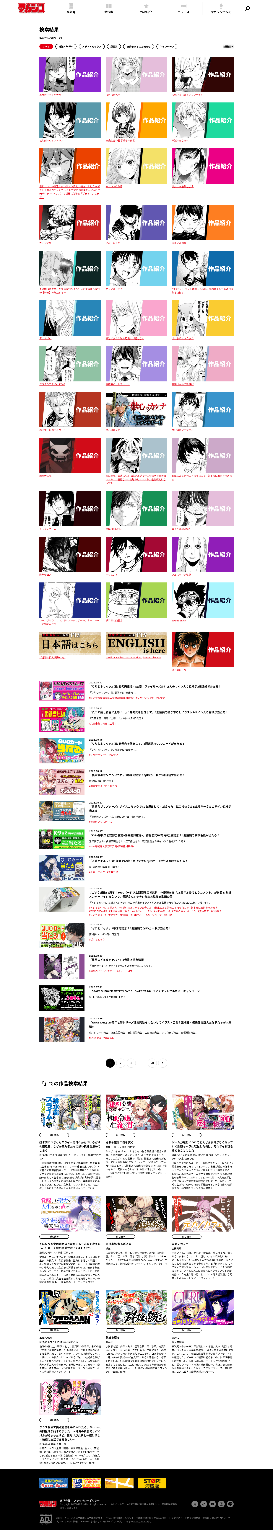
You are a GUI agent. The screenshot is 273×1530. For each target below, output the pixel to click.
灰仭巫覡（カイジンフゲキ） (187, 95)
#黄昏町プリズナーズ (100, 821)
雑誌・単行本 (66, 46)
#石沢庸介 (216, 911)
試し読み (54, 1135)
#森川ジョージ (154, 915)
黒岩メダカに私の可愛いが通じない (125, 338)
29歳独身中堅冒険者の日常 (120, 140)
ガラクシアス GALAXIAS (52, 384)
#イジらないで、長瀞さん (103, 907)
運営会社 (65, 1500)
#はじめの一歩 (162, 911)
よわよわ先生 (113, 95)
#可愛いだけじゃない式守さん (135, 907)
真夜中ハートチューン (118, 384)
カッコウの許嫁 (114, 186)
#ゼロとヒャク (97, 939)
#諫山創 (168, 915)
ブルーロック (113, 243)
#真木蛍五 (203, 911)
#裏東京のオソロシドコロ (103, 786)
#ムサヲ (160, 697)
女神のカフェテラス (183, 430)
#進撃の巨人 (178, 911)
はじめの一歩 (179, 670)
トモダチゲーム (47, 528)
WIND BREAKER (114, 528)
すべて (46, 46)
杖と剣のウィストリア (51, 140)
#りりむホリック (145, 697)
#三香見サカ (111, 915)
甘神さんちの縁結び (183, 384)
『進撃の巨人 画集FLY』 (52, 657)
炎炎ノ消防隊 (179, 243)
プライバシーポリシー (87, 1500)
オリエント (112, 574)
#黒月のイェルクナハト (102, 971)
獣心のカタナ (113, 430)
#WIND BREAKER (98, 911)
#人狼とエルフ (97, 872)
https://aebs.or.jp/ (142, 1521)
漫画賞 (114, 46)
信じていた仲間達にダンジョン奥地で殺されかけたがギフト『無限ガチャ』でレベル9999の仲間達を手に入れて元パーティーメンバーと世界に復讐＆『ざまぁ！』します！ (69, 191)
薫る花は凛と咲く (181, 528)
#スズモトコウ (124, 971)
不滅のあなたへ (180, 140)
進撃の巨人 (45, 574)
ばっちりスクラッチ (183, 338)
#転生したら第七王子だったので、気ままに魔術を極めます (185, 907)
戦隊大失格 (45, 475)
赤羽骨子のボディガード (52, 430)
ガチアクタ (45, 243)
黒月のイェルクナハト (51, 95)
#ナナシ (191, 911)
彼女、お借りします (183, 186)
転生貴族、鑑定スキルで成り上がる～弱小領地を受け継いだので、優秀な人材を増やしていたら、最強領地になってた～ (136, 479)
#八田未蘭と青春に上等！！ (104, 723)
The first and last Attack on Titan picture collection (133, 657)
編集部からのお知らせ (139, 46)
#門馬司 (124, 915)
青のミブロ (45, 338)
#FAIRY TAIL (95, 1037)
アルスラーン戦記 (181, 574)
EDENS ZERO (179, 620)
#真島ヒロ (108, 1037)
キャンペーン (167, 46)
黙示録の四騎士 (114, 620)
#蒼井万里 (112, 872)
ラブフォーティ (114, 288)
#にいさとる (96, 915)
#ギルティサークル (142, 911)
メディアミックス (91, 46)
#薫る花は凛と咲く (119, 911)
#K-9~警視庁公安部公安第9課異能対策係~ (111, 697)
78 (152, 1063)
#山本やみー (137, 915)
